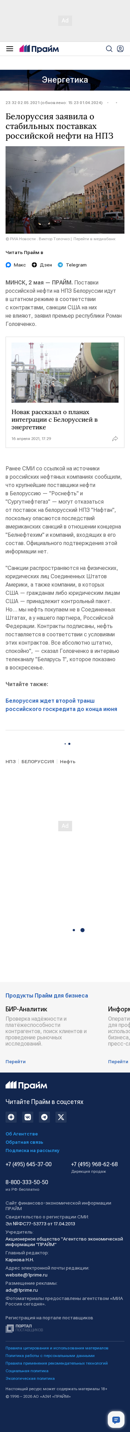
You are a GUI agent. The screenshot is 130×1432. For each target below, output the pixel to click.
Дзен (46, 265)
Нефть (68, 761)
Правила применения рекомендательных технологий (57, 1363)
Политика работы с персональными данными (50, 1355)
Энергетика (65, 80)
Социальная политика (27, 1370)
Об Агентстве (22, 1133)
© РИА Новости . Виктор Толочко (38, 238)
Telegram (76, 265)
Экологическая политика (30, 1378)
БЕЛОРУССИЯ (37, 761)
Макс (20, 265)
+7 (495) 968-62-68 (94, 1167)
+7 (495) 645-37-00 (29, 1164)
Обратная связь (24, 1142)
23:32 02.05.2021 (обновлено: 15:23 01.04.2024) (54, 102)
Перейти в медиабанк (94, 238)
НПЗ (11, 761)
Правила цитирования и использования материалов (57, 1348)
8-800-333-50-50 (27, 1185)
